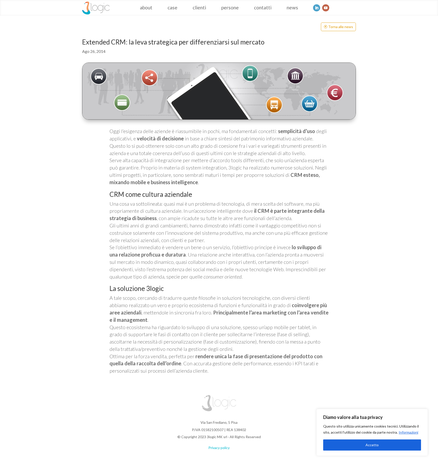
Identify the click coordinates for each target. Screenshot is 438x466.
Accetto (372, 445)
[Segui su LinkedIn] (316, 7)
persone (230, 8)
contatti (262, 8)
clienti (199, 8)
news (292, 8)
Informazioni (408, 432)
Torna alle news (340, 27)
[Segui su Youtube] (325, 7)
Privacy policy (219, 448)
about (146, 8)
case (172, 8)
